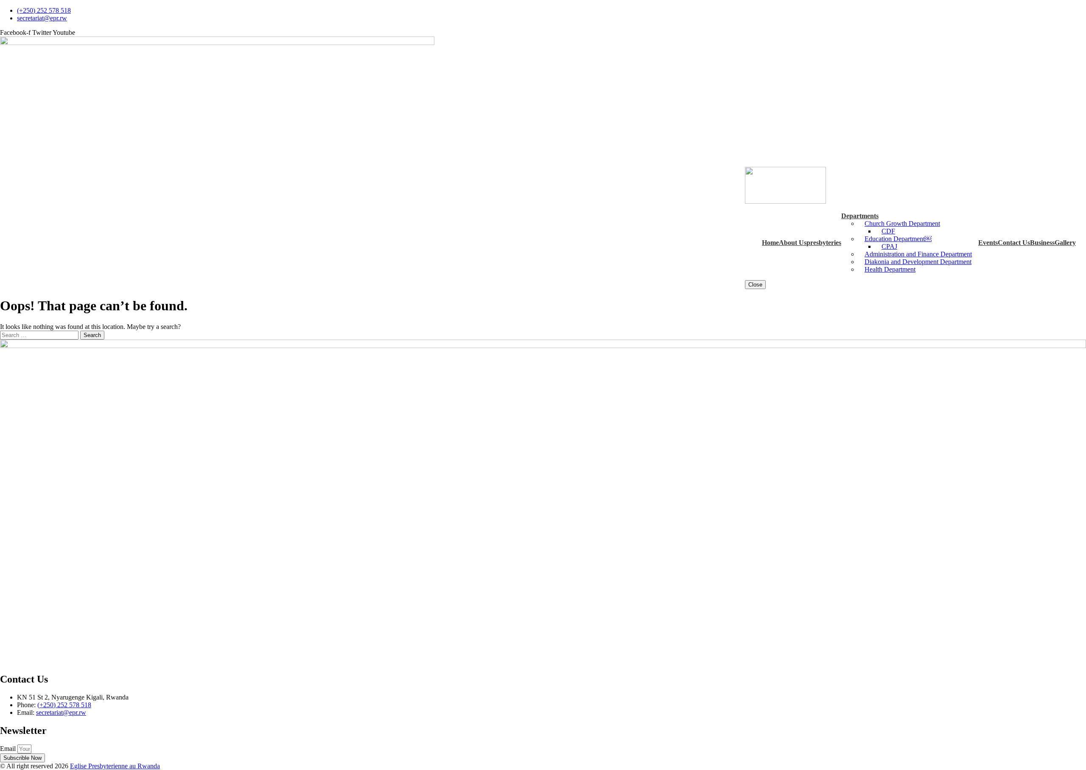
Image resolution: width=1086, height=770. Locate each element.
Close (755, 284)
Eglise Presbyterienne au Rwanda (115, 766)
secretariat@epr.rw (61, 712)
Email (8, 748)
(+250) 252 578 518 (64, 704)
